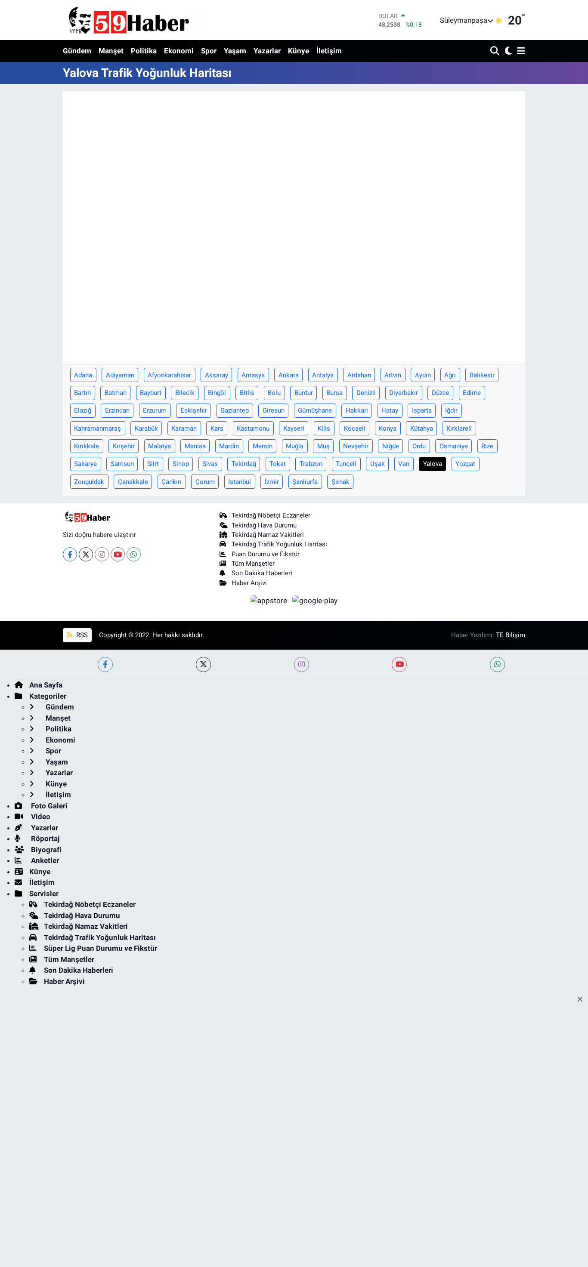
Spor (209, 50)
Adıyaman (120, 375)
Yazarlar (267, 50)
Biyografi (45, 849)
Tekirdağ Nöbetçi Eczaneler (271, 515)
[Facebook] (70, 554)
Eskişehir (193, 410)
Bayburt (150, 393)
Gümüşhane (315, 410)
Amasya (253, 375)
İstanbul (239, 482)
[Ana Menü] (520, 51)
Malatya (159, 446)
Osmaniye (453, 446)
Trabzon (311, 464)
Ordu (419, 446)
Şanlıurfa (305, 482)
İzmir (272, 482)
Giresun (274, 410)
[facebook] (105, 664)
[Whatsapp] (134, 554)
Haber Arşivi (249, 583)
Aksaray (216, 375)
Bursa (334, 393)
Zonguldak (89, 482)
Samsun (122, 464)
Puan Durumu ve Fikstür (266, 554)
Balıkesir (482, 375)
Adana (83, 375)
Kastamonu (253, 428)
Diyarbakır (403, 393)
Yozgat (465, 464)
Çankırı (171, 482)
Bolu (274, 393)
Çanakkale (133, 482)
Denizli (366, 393)
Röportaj (44, 838)
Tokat (277, 464)
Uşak (377, 464)
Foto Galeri (48, 806)
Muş (323, 446)
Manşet (111, 50)
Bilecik (185, 393)
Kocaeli (354, 428)
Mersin (262, 446)
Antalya (323, 375)
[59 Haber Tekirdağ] (149, 20)
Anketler (44, 860)
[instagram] (301, 664)
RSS (81, 635)
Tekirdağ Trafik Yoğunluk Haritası (279, 544)
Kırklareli (459, 428)
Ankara (289, 375)
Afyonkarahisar (169, 375)
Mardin (229, 446)
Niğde (390, 446)
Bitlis (247, 393)
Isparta (422, 410)
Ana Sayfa (45, 685)
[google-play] (315, 600)
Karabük (146, 428)
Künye (298, 50)
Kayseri (293, 428)
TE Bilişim (510, 635)
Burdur (303, 393)
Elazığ (82, 410)
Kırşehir (124, 446)
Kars (216, 428)
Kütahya (421, 428)
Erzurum (155, 410)
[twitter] (203, 664)
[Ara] (495, 51)
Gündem (77, 50)
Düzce (440, 393)
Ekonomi (179, 50)
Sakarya (85, 464)
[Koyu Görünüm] (507, 51)
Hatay (389, 410)
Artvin (392, 375)
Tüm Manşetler (253, 563)
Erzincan (117, 410)
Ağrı (450, 375)
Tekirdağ (244, 464)
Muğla (294, 446)
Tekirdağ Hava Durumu (264, 525)
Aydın (423, 375)
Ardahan (359, 375)
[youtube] (399, 664)
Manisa (195, 446)
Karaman (184, 428)
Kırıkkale (86, 446)
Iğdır (451, 410)
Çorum (205, 482)
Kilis (324, 428)
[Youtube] (118, 554)
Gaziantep (234, 410)
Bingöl (217, 393)
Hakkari (357, 410)
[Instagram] (102, 554)
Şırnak (340, 482)
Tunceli (346, 464)
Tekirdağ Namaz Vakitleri (268, 535)
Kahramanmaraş (97, 428)
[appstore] (270, 600)
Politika (144, 50)
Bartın (82, 393)
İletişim (329, 50)
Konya (387, 428)
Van (403, 464)
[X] (86, 554)
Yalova (432, 464)
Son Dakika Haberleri (262, 573)
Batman (116, 393)
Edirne (472, 393)
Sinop (181, 464)
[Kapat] (582, 999)
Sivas (210, 464)
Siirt (153, 464)
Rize (487, 446)
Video (39, 816)
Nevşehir (355, 446)
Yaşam (235, 50)
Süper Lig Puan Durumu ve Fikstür (100, 948)
